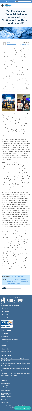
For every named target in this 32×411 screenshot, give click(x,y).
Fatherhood (14, 276)
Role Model (21, 276)
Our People (17, 283)
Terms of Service (6, 352)
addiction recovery (23, 279)
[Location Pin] (1, 1)
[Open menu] (30, 5)
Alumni (9, 281)
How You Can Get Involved (9, 342)
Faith (27, 281)
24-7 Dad (9, 279)
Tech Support (5, 402)
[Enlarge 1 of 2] (13, 95)
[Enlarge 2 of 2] (28, 95)
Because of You (16, 281)
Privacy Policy (5, 349)
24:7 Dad (15, 279)
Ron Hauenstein (11, 44)
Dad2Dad (23, 281)
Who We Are (4, 336)
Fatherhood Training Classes (9, 339)
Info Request (5, 399)
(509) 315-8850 (5, 390)
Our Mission (4, 333)
